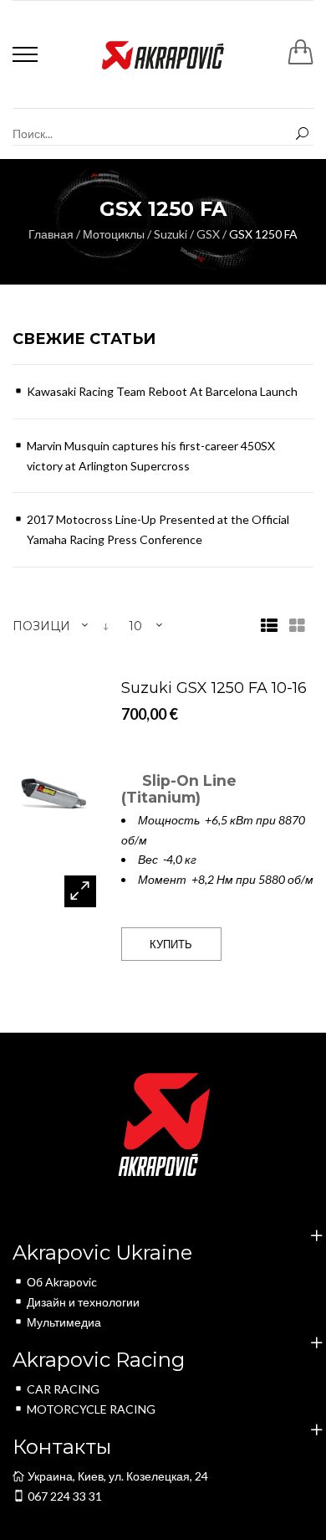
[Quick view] (80, 891)
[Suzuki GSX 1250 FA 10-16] (54, 794)
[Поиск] (301, 134)
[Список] (269, 626)
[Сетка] (297, 626)
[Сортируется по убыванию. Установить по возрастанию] (105, 626)
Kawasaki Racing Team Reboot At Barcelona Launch (162, 391)
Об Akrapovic (62, 1282)
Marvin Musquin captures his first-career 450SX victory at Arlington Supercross (151, 456)
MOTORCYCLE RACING (91, 1409)
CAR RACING (63, 1389)
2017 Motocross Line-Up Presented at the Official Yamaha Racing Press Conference (158, 529)
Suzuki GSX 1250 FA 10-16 (214, 688)
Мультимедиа (64, 1322)
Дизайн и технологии (83, 1302)
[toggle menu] (25, 54)
